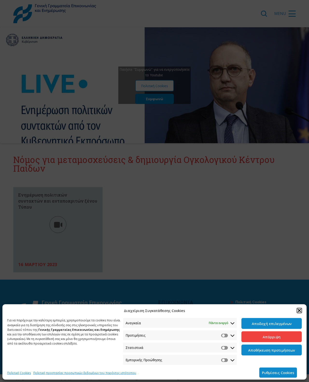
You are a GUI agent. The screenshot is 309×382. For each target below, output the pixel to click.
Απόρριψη (272, 336)
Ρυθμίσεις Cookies (278, 372)
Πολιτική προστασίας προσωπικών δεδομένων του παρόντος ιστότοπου (84, 373)
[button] (299, 310)
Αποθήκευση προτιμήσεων (271, 350)
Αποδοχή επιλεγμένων (272, 323)
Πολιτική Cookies (19, 373)
